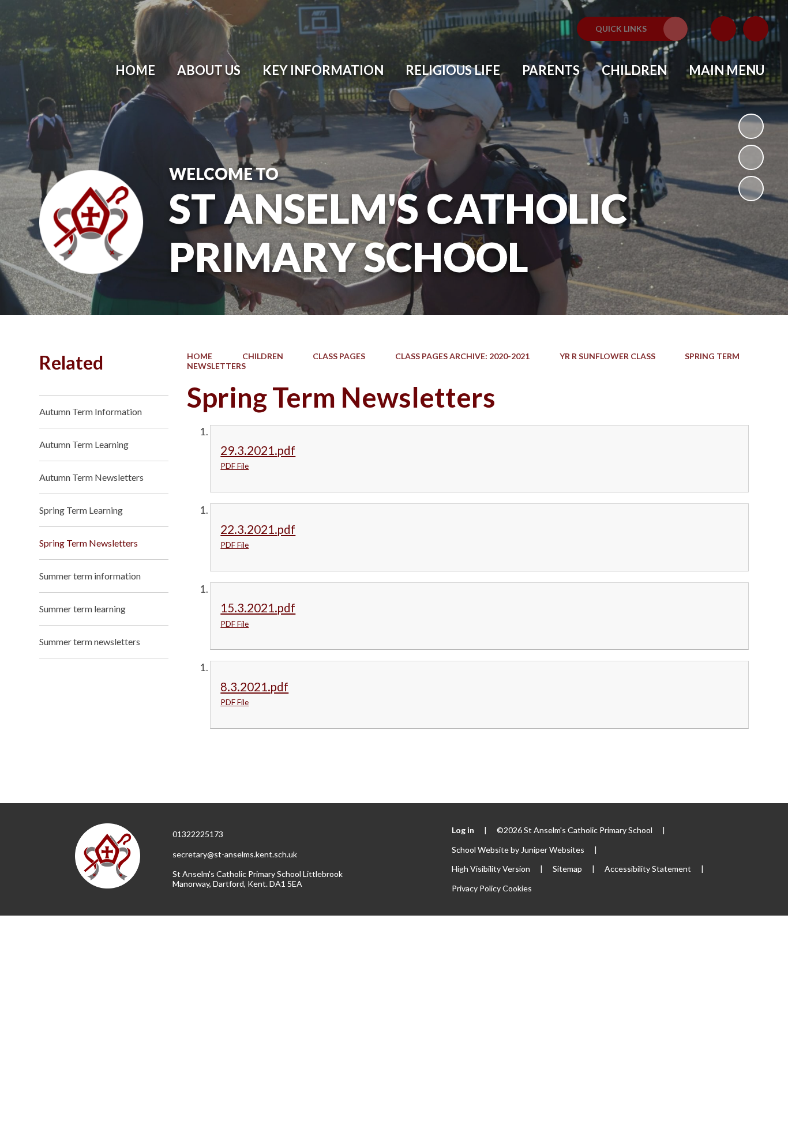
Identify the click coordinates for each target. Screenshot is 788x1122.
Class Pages (339, 356)
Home (199, 356)
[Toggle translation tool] (723, 29)
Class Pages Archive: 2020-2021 (462, 356)
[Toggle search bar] (755, 29)
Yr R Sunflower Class (607, 356)
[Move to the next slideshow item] (751, 188)
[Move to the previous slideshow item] (751, 157)
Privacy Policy (476, 888)
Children (262, 356)
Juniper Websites (552, 849)
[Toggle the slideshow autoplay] (751, 126)
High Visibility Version (491, 868)
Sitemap (567, 868)
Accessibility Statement (648, 868)
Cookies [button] (517, 888)
